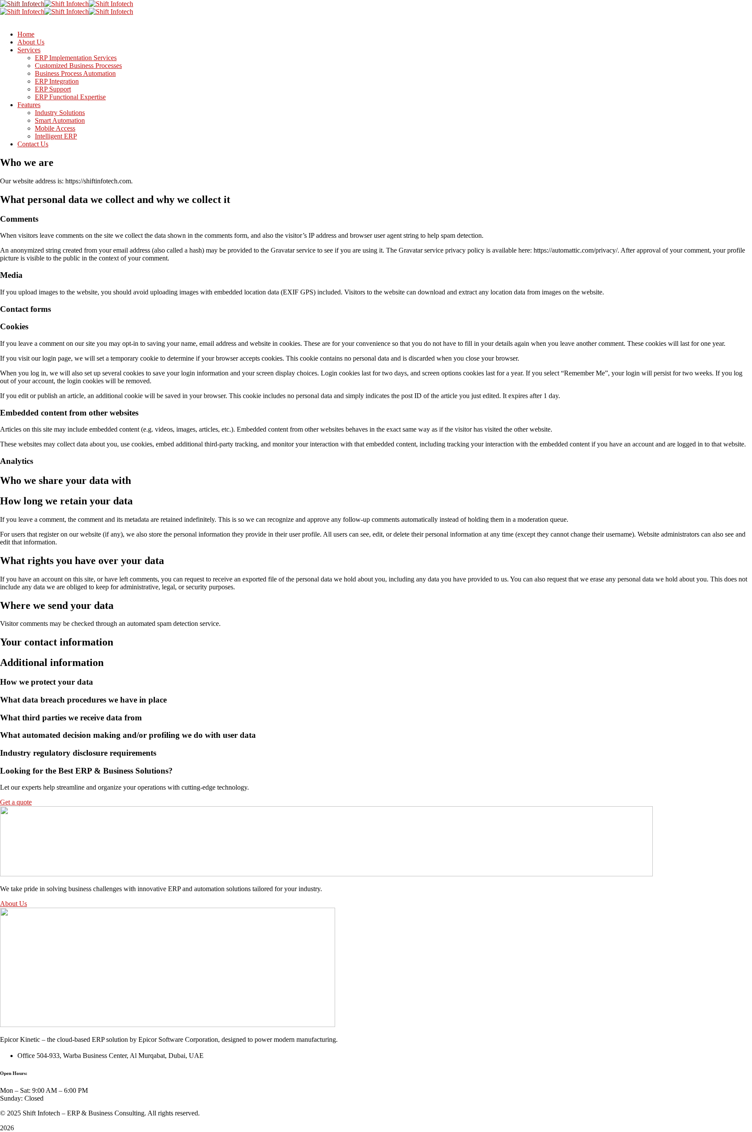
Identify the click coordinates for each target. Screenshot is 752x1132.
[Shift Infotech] (22, 3)
